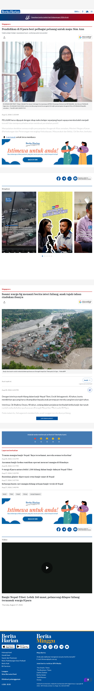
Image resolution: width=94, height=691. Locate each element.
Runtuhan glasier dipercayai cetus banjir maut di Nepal (28, 477)
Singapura (6, 24)
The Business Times (44, 670)
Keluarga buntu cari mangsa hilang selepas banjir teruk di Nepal (32, 484)
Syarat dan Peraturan (9, 658)
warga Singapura (35, 494)
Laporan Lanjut (47, 418)
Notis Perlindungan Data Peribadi (13, 661)
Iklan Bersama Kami (9, 674)
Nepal (18, 494)
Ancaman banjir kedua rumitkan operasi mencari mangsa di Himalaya (35, 462)
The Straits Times (43, 668)
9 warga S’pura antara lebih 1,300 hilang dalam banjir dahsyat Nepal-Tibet (37, 470)
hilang (25, 494)
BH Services (6, 666)
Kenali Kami (6, 655)
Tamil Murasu (41, 677)
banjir (4, 494)
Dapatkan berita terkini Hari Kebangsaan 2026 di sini (50, 17)
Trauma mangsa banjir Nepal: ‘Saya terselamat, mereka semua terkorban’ (37, 455)
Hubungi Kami (7, 652)
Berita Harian (41, 675)
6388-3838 (6, 684)
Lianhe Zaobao (42, 672)
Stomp (39, 680)
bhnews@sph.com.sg (49, 659)
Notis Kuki (5, 663)
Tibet (11, 494)
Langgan (5, 671)
